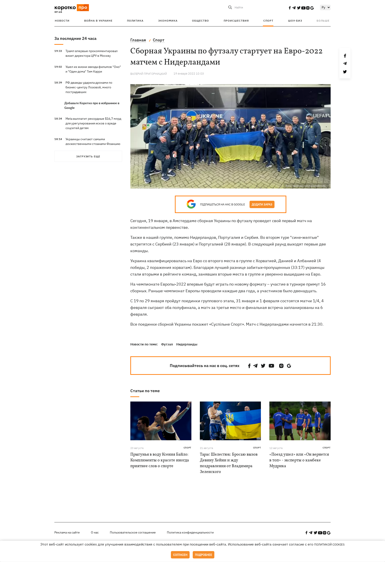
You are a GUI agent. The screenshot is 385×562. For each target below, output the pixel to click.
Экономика (168, 20)
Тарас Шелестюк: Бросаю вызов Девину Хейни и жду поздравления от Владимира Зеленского (229, 463)
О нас (95, 532)
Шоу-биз (295, 20)
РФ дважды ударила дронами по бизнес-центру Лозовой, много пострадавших (89, 87)
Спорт (268, 20)
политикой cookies (329, 544)
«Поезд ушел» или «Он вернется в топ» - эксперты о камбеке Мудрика (299, 460)
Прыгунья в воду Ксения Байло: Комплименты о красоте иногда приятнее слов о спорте (159, 460)
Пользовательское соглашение (133, 532)
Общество (200, 20)
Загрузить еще (88, 156)
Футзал (167, 344)
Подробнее (203, 555)
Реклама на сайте (67, 532)
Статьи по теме (145, 390)
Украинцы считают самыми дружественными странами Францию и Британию (93, 143)
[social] (289, 8)
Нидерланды (186, 344)
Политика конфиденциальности (190, 532)
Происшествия (236, 20)
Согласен (180, 555)
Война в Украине (98, 20)
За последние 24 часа (75, 38)
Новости (62, 20)
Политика (135, 20)
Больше (323, 20)
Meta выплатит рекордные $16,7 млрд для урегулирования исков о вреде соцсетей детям (93, 123)
